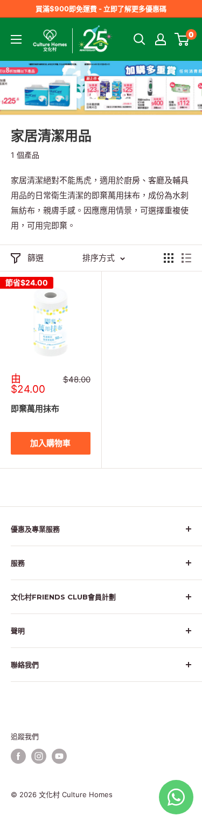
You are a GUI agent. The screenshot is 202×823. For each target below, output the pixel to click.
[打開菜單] (16, 39)
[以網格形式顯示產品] (168, 258)
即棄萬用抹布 (35, 408)
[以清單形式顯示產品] (186, 258)
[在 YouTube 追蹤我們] (59, 756)
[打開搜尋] (139, 39)
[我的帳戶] (160, 39)
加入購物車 (50, 443)
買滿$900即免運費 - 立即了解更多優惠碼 (101, 8)
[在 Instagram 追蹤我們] (38, 756)
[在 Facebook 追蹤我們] (18, 756)
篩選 (35, 258)
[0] (182, 39)
